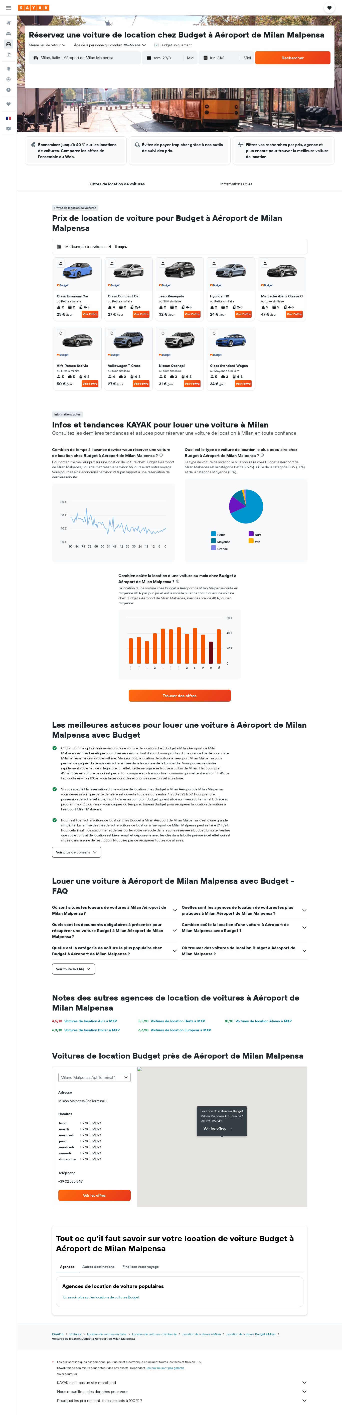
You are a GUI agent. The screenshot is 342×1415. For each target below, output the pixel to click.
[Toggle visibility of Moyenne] (220, 541)
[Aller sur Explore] (8, 69)
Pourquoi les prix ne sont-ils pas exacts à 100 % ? (99, 1400)
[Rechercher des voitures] (8, 44)
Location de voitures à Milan (202, 1334)
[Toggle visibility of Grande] (219, 548)
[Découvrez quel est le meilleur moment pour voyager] (8, 90)
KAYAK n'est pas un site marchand (86, 1382)
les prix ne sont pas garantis (166, 1368)
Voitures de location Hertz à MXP (171, 1021)
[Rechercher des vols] (8, 23)
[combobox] (47, 45)
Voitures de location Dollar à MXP (86, 1030)
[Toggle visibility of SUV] (255, 534)
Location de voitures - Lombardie (154, 1334)
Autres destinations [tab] (98, 1266)
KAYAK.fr (58, 1334)
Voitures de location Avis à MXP (84, 1021)
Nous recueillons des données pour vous (92, 1391)
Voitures (75, 1334)
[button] (8, 7)
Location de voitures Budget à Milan (251, 1334)
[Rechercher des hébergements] (8, 34)
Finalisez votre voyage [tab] (140, 1266)
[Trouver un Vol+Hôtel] (8, 55)
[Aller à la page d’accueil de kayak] (33, 8)
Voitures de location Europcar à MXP (174, 1030)
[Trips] (8, 104)
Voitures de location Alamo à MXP (258, 1021)
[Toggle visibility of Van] (254, 541)
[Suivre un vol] (8, 79)
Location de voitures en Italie (106, 1334)
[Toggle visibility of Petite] (218, 534)
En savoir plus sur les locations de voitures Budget (101, 1297)
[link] (180, 696)
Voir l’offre (90, 314)
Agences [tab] (67, 1266)
